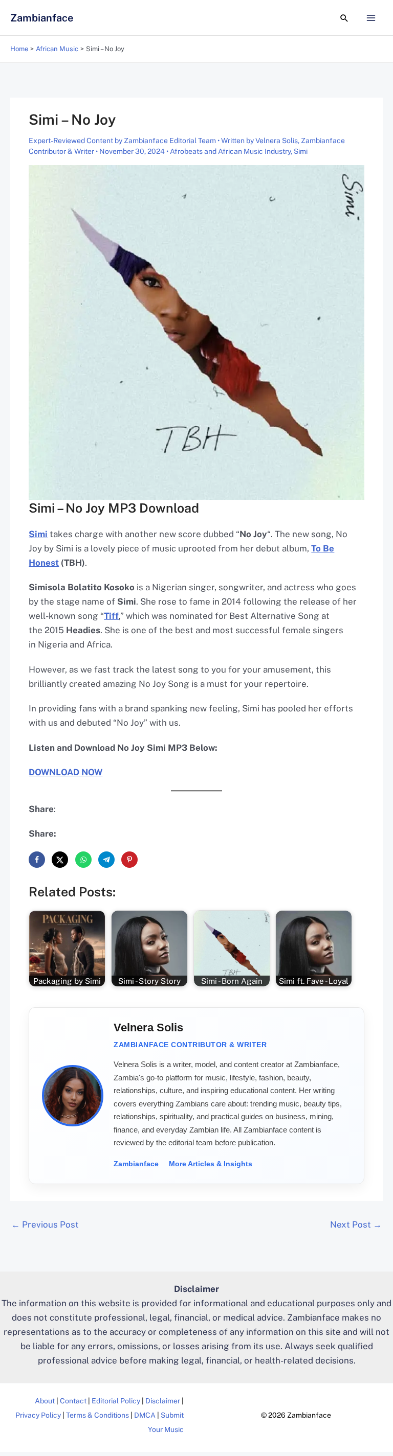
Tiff (111, 616)
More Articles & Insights (210, 1164)
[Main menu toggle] (371, 18)
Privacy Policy (38, 1415)
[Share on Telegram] (106, 859)
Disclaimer (162, 1401)
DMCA (145, 1415)
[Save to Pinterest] (129, 859)
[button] (344, 18)
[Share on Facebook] (37, 859)
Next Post (356, 1224)
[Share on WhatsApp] (83, 859)
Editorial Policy (116, 1401)
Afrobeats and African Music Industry (230, 151)
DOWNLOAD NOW (65, 772)
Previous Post (45, 1224)
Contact (73, 1401)
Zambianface (41, 18)
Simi (301, 151)
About (45, 1401)
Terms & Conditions (97, 1415)
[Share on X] (60, 859)
